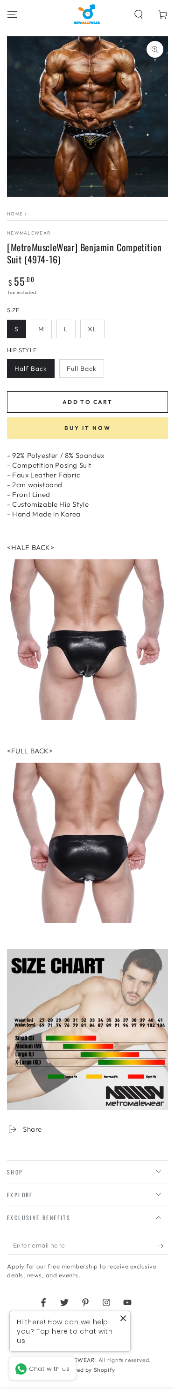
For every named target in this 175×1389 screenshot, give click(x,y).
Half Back (30, 368)
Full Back (82, 368)
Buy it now (87, 427)
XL (92, 329)
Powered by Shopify (87, 1369)
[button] (138, 14)
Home (15, 214)
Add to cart (87, 401)
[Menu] (12, 14)
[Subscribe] (162, 1245)
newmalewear (28, 233)
